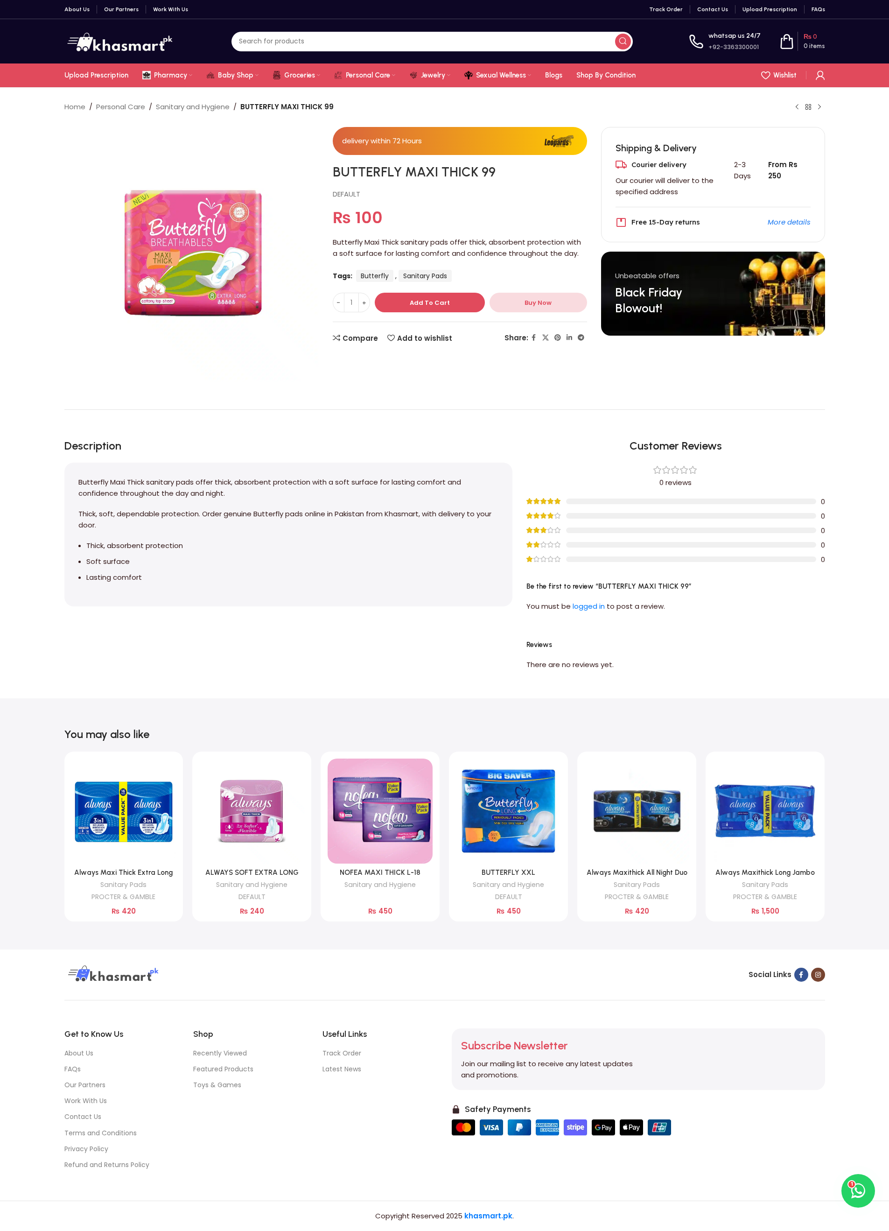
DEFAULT (346, 194)
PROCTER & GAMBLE (123, 896)
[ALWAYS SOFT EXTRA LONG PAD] (251, 811)
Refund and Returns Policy (106, 1164)
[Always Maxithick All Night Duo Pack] (636, 811)
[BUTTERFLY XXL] (508, 811)
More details (789, 222)
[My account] (820, 75)
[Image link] (112, 974)
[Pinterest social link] (558, 337)
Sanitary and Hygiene (193, 107)
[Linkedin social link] (569, 337)
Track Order (341, 1053)
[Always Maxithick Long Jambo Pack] (765, 811)
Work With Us (85, 1100)
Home (74, 107)
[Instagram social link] (818, 975)
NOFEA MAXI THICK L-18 (380, 872)
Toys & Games (217, 1085)
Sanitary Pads (425, 276)
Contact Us (82, 1116)
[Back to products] (808, 107)
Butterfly (375, 276)
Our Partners (84, 1085)
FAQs (72, 1069)
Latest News (341, 1069)
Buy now (538, 302)
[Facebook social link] (533, 337)
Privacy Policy (86, 1149)
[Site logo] (119, 41)
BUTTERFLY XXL (508, 872)
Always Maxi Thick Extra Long (123, 872)
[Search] (623, 41)
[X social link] (545, 337)
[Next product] (819, 107)
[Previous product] (797, 107)
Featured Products (223, 1069)
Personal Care (120, 107)
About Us (78, 1053)
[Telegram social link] (581, 337)
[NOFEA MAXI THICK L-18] (380, 811)
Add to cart (430, 302)
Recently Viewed (220, 1053)
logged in (589, 606)
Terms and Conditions (100, 1133)
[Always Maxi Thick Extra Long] (123, 811)
